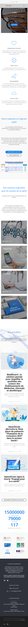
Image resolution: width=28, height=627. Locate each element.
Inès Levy (12, 401)
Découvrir (14, 24)
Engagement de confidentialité (17, 576)
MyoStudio (22, 620)
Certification (7, 457)
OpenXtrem (11, 451)
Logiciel (5, 354)
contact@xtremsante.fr (16, 591)
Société (5, 407)
